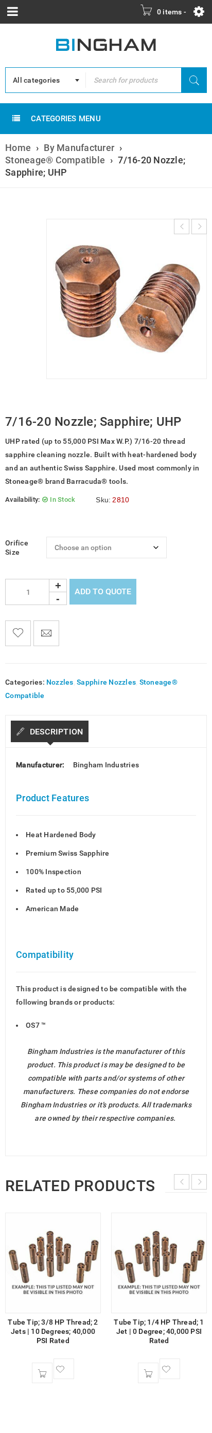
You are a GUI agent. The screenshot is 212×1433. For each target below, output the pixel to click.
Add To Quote (103, 591)
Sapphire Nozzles (106, 682)
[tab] (50, 731)
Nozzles (60, 682)
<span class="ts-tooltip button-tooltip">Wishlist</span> (18, 633)
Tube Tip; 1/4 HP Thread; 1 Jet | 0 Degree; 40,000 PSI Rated (159, 1331)
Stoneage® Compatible (55, 160)
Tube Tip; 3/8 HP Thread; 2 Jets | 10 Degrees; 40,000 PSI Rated (53, 1331)
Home (18, 147)
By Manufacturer (79, 147)
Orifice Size (16, 547)
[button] (42, 1373)
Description (55, 732)
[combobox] (45, 80)
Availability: (22, 499)
